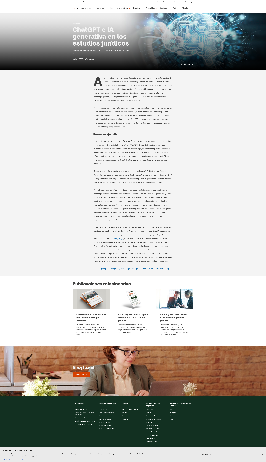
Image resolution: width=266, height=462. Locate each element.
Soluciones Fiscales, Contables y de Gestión (85, 414)
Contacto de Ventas (152, 426)
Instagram (173, 413)
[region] (133, 454)
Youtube (172, 416)
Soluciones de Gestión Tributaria (85, 418)
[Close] (262, 454)
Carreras (148, 413)
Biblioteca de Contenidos (106, 413)
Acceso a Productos (152, 429)
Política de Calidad (152, 442)
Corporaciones (103, 416)
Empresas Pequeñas (105, 426)
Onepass (125, 419)
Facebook (173, 419)
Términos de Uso (151, 416)
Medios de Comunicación (106, 429)
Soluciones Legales (81, 409)
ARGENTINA (101, 8)
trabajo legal (118, 238)
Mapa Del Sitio (150, 422)
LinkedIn (172, 409)
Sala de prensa (150, 438)
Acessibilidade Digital (152, 432)
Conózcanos (150, 409)
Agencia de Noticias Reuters (84, 424)
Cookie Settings (205, 454)
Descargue (125, 416)
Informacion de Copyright (154, 419)
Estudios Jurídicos (104, 409)
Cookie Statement (9, 460)
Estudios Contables (105, 419)
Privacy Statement (22, 460)
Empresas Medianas (105, 422)
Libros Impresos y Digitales (130, 409)
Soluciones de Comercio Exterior (85, 421)
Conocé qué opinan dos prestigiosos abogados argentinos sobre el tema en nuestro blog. (131, 268)
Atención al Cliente (152, 435)
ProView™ (125, 413)
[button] (120, 8)
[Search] (192, 8)
